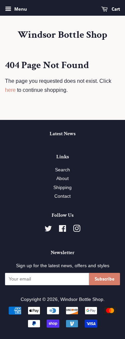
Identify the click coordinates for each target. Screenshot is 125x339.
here (10, 90)
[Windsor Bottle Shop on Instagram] (76, 229)
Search (62, 169)
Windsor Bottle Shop (62, 35)
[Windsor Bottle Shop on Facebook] (62, 229)
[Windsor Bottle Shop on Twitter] (48, 229)
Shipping (62, 187)
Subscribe (104, 279)
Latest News (63, 134)
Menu (20, 9)
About (62, 178)
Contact (62, 196)
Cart (115, 9)
